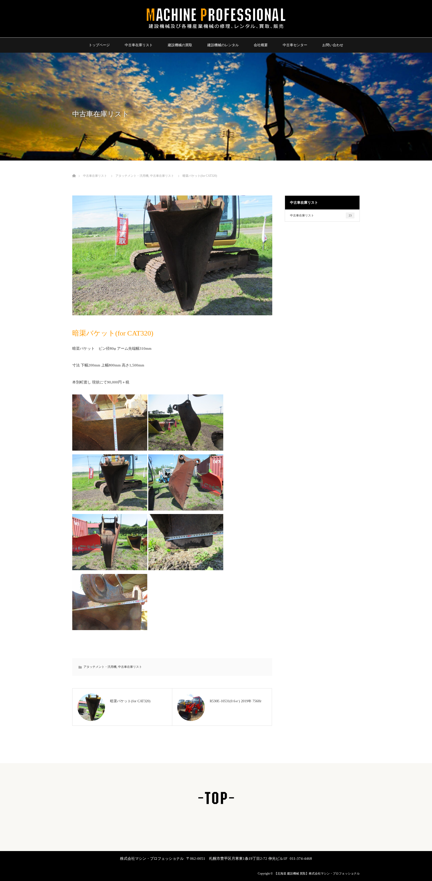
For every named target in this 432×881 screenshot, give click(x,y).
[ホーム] (74, 170)
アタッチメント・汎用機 (132, 175)
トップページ (99, 45)
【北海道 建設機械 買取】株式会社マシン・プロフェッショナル (317, 873)
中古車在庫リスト (139, 45)
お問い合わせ (332, 45)
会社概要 (261, 45)
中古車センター (295, 45)
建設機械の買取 (180, 45)
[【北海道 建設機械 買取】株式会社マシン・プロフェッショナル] (216, 29)
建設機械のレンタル (223, 45)
